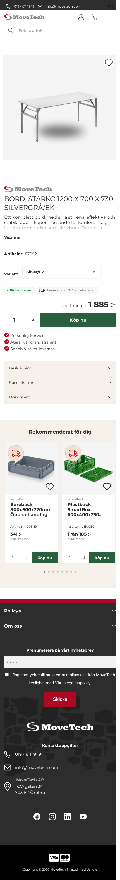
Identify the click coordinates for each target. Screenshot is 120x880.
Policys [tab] (12, 611)
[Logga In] (81, 17)
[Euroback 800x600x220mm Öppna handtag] (31, 468)
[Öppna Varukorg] (95, 17)
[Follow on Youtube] (83, 816)
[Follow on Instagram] (52, 816)
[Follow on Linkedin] (67, 816)
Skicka (60, 699)
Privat (112, 6)
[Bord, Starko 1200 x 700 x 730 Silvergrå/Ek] (60, 107)
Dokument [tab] (19, 397)
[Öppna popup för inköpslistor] (108, 63)
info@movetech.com (63, 6)
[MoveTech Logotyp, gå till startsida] (24, 17)
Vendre (92, 869)
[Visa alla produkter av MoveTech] (28, 189)
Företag (97, 6)
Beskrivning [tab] (20, 368)
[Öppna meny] (109, 17)
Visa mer (13, 237)
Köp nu (78, 320)
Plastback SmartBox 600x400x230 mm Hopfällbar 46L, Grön (85, 509)
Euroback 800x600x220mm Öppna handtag (31, 509)
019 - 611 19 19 (23, 6)
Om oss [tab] (13, 626)
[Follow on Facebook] (37, 816)
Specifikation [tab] (21, 382)
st (33, 319)
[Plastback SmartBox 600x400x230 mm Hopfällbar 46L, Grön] (88, 468)
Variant (11, 274)
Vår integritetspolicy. (73, 682)
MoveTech (18, 499)
